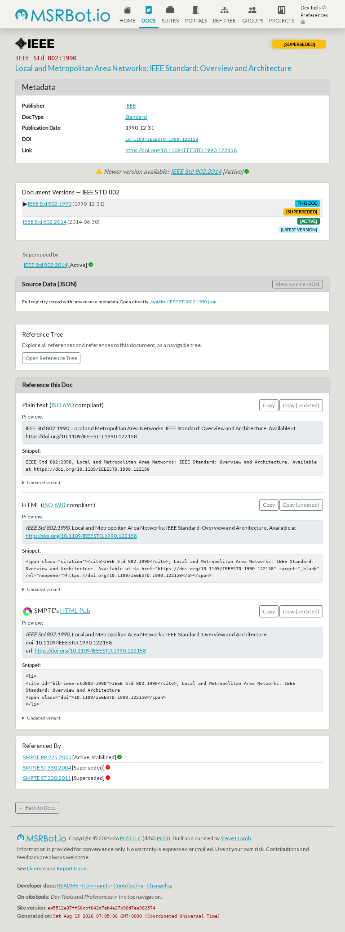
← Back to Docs (37, 807)
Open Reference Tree (51, 358)
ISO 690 (62, 405)
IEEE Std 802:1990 (49, 203)
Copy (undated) (301, 405)
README (68, 885)
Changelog (159, 885)
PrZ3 (162, 838)
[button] (196, 14)
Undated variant (44, 482)
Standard (136, 116)
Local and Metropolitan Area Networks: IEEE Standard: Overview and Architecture (153, 68)
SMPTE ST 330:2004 (47, 767)
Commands (96, 885)
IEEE (130, 105)
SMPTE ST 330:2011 (47, 777)
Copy (269, 405)
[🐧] (21, 838)
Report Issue (72, 868)
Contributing (128, 885)
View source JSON (297, 284)
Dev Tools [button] (311, 7)
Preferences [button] (314, 15)
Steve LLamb (236, 838)
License (36, 868)
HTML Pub (75, 610)
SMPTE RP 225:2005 (47, 757)
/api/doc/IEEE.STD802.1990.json (183, 301)
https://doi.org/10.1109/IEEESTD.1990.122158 (181, 150)
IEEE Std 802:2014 (196, 171)
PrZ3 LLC (131, 838)
